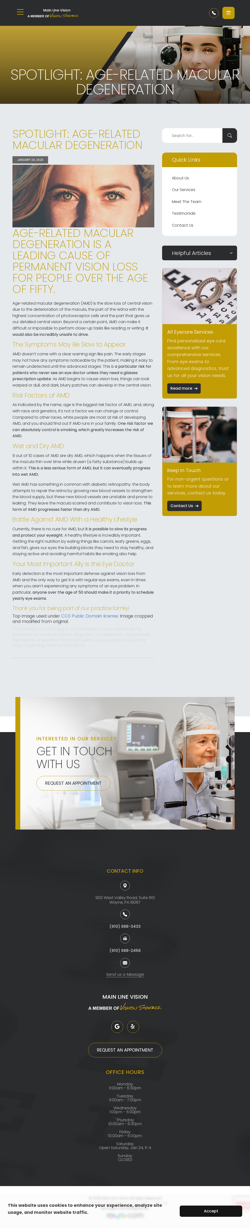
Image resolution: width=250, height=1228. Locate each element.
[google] (117, 1027)
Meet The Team (186, 201)
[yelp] (133, 1027)
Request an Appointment (73, 783)
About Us (180, 178)
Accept (211, 1211)
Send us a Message (125, 975)
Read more (181, 388)
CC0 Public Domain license (89, 616)
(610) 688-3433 (125, 926)
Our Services (183, 190)
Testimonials (184, 213)
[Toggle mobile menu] (20, 12)
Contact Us (182, 225)
